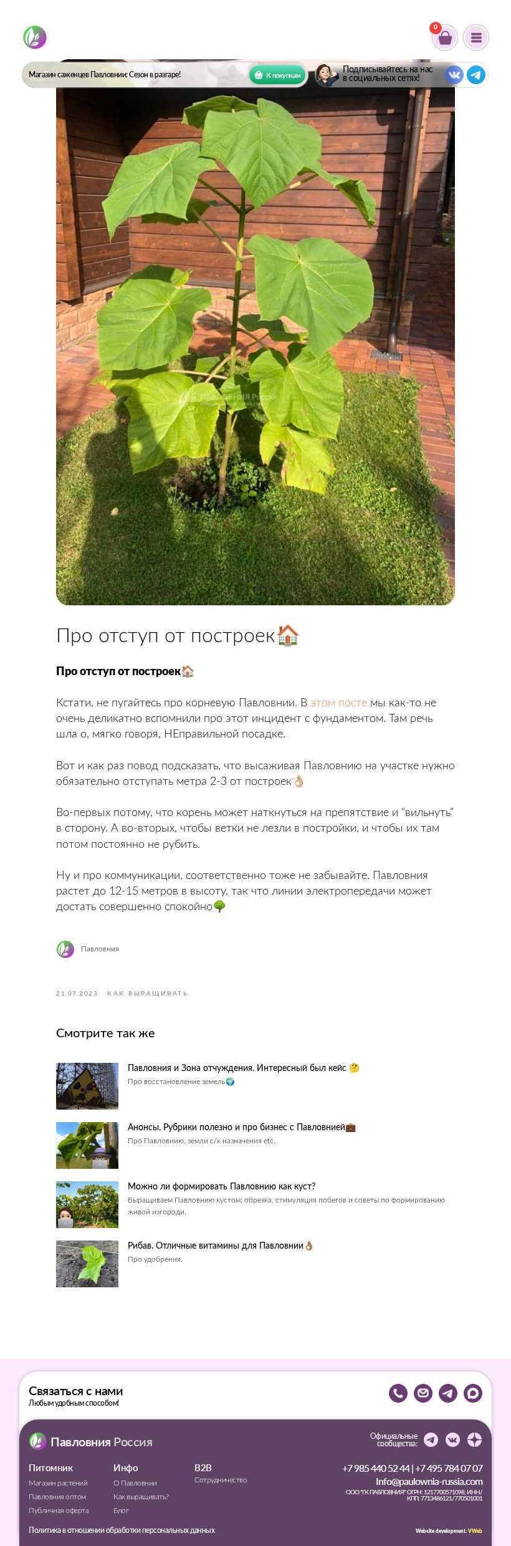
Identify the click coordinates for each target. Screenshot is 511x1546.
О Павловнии (135, 1483)
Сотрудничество (220, 1480)
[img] (34, 37)
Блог (120, 1510)
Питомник (50, 1467)
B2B (203, 1467)
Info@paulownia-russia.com (429, 1481)
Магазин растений (58, 1483)
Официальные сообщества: (394, 1440)
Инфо (125, 1467)
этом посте (338, 703)
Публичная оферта (58, 1510)
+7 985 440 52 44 (375, 1468)
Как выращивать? (141, 1496)
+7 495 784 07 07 (448, 1468)
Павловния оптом (57, 1496)
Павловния (101, 1441)
